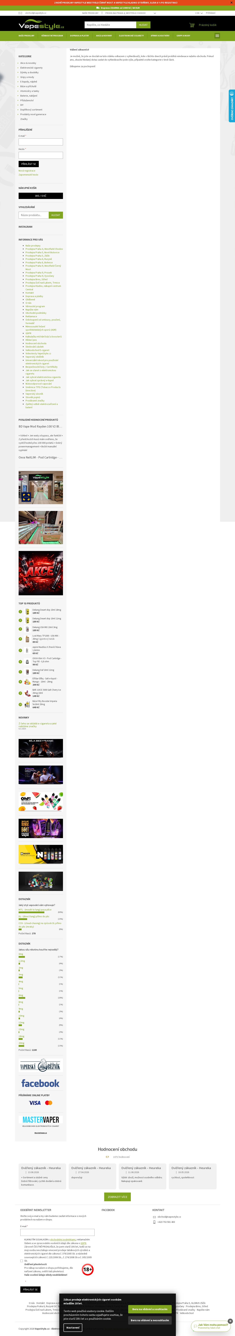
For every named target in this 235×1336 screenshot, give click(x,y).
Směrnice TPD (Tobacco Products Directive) (43, 389)
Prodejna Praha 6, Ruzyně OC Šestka (46, 1306)
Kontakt (30, 293)
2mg (21, 968)
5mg (21, 988)
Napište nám (32, 309)
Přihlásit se (28, 163)
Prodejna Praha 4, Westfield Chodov (125, 13)
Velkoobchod (187, 1313)
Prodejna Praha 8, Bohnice (39, 262)
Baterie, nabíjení (28, 96)
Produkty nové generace (33, 114)
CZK (197, 13)
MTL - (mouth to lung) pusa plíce (35, 909)
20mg (21, 1043)
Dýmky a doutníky (29, 72)
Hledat (143, 24)
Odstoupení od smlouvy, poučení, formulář (43, 321)
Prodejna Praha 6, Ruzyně (39, 259)
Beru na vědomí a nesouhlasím (150, 1320)
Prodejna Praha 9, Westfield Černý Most (43, 267)
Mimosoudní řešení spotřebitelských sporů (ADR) (41, 328)
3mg (21, 974)
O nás (28, 303)
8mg (21, 1002)
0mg (21, 954)
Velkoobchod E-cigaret (37, 350)
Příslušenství (27, 100)
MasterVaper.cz (41, 1133)
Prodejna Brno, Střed (36, 279)
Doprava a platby (34, 296)
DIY (21, 105)
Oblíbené (30, 299)
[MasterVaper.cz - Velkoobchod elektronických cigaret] (41, 1119)
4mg (21, 981)
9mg (21, 1009)
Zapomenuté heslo (28, 175)
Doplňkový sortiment (31, 109)
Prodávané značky (35, 400)
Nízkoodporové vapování (39, 384)
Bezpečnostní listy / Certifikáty (42, 367)
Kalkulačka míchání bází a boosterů (44, 336)
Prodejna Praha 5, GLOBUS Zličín (188, 1303)
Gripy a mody (27, 77)
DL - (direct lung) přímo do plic (34, 916)
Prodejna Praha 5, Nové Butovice (42, 252)
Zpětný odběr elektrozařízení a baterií (42, 405)
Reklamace (31, 316)
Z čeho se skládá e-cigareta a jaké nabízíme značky (38, 724)
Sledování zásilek (35, 347)
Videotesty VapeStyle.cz (38, 353)
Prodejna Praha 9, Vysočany (40, 276)
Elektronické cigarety (31, 68)
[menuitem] (26, 36)
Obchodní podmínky (36, 313)
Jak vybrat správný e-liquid (40, 380)
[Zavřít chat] (230, 1321)
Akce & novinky (28, 63)
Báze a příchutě (28, 86)
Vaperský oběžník (35, 357)
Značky (24, 119)
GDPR (28, 333)
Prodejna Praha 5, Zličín (38, 256)
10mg (21, 1016)
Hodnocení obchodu (36, 343)
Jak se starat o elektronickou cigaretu (41, 372)
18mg (21, 1036)
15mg (21, 1029)
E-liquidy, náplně (28, 81)
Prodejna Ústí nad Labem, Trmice (43, 283)
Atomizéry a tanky (29, 91)
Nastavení (72, 1328)
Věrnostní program (35, 306)
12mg (21, 1022)
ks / (40, 195)
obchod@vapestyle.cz (169, 1217)
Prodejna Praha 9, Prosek (39, 272)
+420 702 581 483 (166, 1222)
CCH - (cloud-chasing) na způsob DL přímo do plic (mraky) (40, 925)
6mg (21, 995)
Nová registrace (27, 171)
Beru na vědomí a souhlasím (150, 1309)
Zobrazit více (117, 1196)
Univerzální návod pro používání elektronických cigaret (42, 362)
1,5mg (22, 961)
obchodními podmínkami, (63, 1239)
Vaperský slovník (34, 394)
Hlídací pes (31, 340)
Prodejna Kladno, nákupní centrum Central (43, 287)
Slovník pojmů (33, 397)
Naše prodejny (90, 13)
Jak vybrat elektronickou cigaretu (43, 377)
